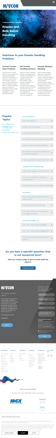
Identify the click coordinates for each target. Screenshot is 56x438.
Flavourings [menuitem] (3, 358)
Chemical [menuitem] (3, 366)
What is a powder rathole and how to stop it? (36, 238)
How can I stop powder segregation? (36, 231)
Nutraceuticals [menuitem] (4, 371)
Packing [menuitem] (12, 360)
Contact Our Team (28, 268)
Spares (40, 365)
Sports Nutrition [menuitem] (4, 353)
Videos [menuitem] (21, 358)
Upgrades (40, 367)
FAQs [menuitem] (21, 355)
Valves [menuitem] (11, 353)
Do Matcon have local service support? (37, 139)
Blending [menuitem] (12, 358)
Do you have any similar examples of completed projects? (36, 153)
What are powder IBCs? (31, 133)
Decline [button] (34, 433)
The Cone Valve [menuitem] (32, 358)
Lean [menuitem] (30, 353)
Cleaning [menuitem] (12, 361)
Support (40, 368)
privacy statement (31, 427)
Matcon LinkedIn (48, 355)
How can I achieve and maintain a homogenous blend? (35, 212)
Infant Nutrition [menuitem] (4, 361)
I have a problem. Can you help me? (36, 160)
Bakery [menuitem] (2, 360)
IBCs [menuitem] (11, 355)
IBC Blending (6, 130)
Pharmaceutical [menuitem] (4, 364)
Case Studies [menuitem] (22, 353)
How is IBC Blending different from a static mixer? (36, 198)
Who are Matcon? (29, 121)
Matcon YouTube (51, 355)
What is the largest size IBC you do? (36, 171)
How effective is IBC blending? (34, 205)
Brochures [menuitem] (22, 360)
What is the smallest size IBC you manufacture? (35, 178)
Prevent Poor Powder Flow (10, 132)
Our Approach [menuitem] (32, 360)
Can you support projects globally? (35, 145)
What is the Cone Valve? (32, 127)
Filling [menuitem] (11, 356)
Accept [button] (23, 433)
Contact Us (4, 318)
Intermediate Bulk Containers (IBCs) (7, 127)
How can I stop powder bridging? (35, 225)
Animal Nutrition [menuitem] (4, 363)
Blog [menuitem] (20, 356)
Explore (7, 325)
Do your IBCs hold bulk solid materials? (37, 185)
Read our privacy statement (28, 389)
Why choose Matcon (8, 124)
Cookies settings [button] (8, 433)
